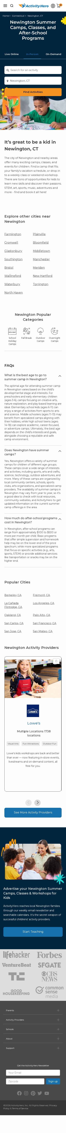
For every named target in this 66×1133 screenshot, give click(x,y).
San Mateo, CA (42, 631)
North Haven (13, 292)
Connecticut (18, 15)
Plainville (39, 234)
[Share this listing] (56, 661)
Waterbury (12, 284)
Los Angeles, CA (43, 603)
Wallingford (12, 276)
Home (6, 15)
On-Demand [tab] (53, 54)
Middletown (41, 251)
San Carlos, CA (13, 623)
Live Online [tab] (12, 54)
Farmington (12, 234)
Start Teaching (33, 931)
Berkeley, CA (12, 595)
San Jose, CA (12, 631)
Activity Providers (15, 1019)
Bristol (8, 267)
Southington (13, 259)
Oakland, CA (12, 615)
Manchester (41, 259)
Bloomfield (41, 242)
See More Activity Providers (33, 812)
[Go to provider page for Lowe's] (33, 712)
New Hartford (42, 276)
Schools (10, 1029)
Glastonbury (13, 251)
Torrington (40, 284)
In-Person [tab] (32, 54)
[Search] (12, 5)
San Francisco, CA (44, 623)
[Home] (34, 6)
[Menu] (5, 5)
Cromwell (11, 242)
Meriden (39, 267)
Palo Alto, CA (41, 615)
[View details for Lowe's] (33, 679)
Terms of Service (20, 1108)
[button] (28, 803)
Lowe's (33, 723)
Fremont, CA (41, 595)
